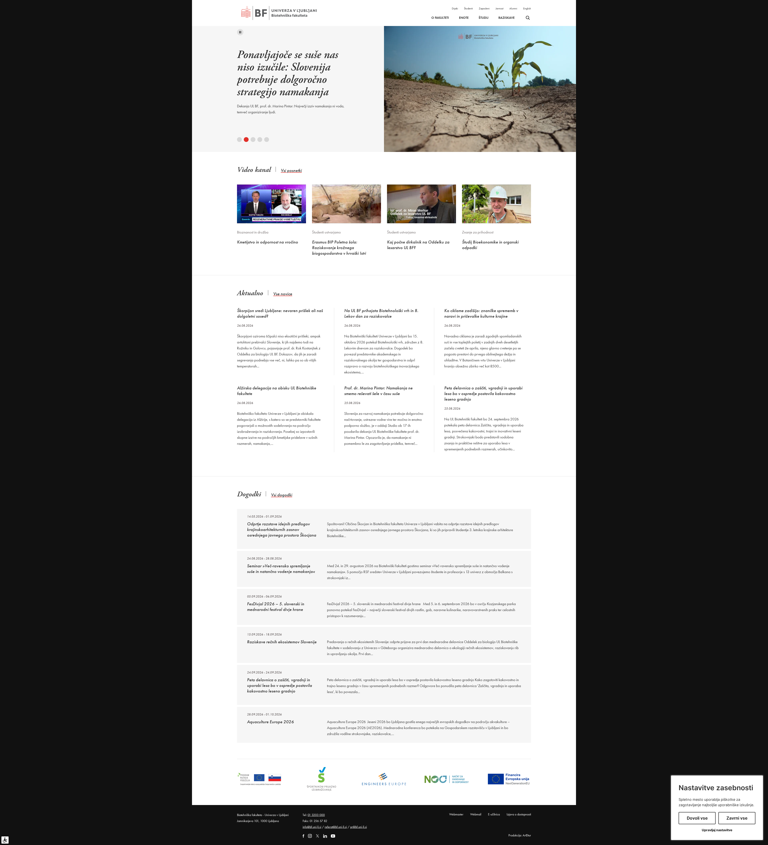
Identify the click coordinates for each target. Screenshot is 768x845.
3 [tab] (253, 139)
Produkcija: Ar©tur (519, 835)
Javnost (499, 8)
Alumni (513, 8)
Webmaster (456, 814)
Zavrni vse (736, 818)
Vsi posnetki (291, 170)
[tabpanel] (295, 76)
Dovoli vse (697, 818)
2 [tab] (246, 139)
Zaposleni (484, 8)
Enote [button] (464, 18)
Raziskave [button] (506, 18)
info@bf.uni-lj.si (312, 827)
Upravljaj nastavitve (717, 830)
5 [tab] (266, 139)
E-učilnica (494, 814)
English (527, 8)
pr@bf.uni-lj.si (358, 827)
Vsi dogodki (281, 495)
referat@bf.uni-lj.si (336, 827)
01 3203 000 (316, 815)
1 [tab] (239, 139)
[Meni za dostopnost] (5, 840)
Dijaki (455, 8)
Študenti (468, 8)
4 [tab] (259, 139)
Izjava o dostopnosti (519, 814)
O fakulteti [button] (440, 18)
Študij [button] (483, 18)
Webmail (475, 814)
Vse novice (282, 294)
